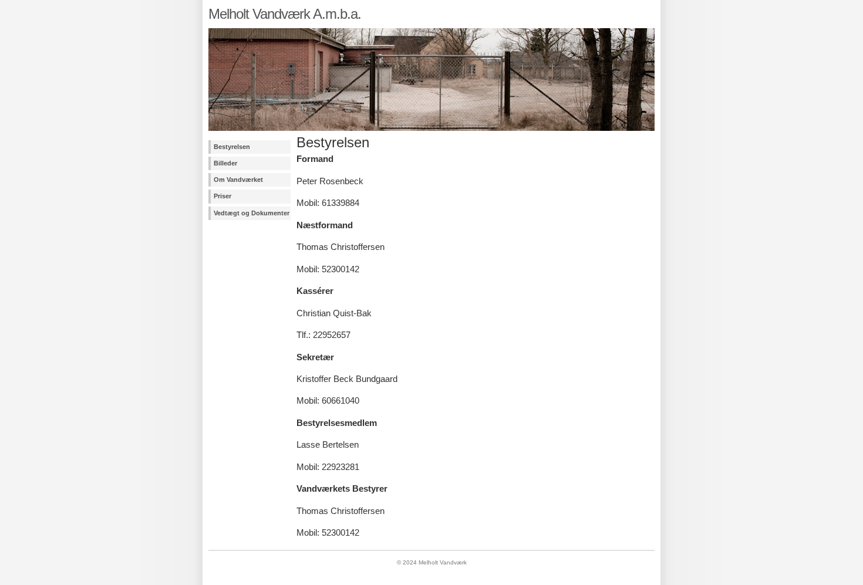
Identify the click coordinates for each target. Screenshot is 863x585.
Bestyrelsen (232, 146)
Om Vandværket (238, 179)
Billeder (225, 163)
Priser (222, 195)
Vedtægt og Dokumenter (251, 213)
